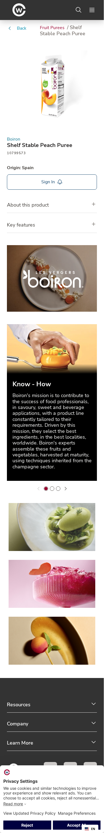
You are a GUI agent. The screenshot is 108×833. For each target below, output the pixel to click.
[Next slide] (65, 488)
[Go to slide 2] (52, 488)
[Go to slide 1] (46, 488)
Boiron (13, 139)
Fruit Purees (53, 28)
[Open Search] (78, 10)
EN (93, 829)
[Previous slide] (38, 488)
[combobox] (90, 829)
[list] (52, 403)
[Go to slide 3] (58, 488)
